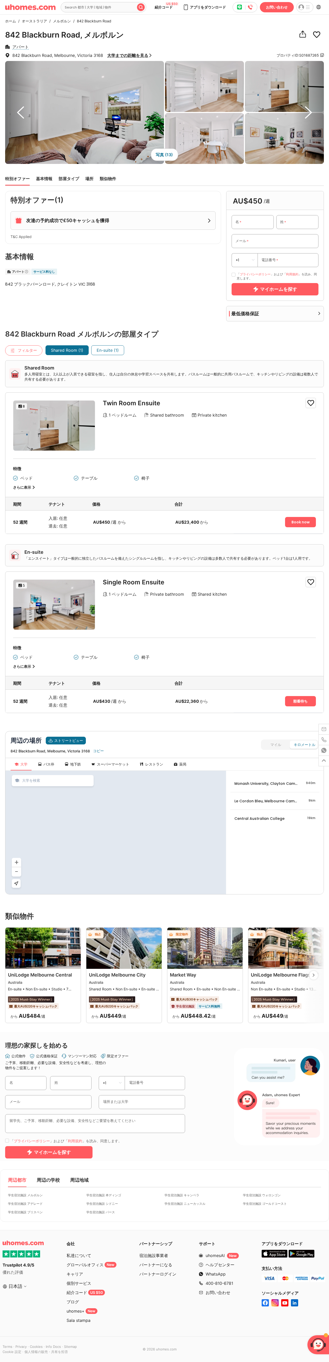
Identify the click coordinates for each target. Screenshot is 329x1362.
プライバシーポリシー (255, 274)
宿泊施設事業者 (153, 1255)
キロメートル (304, 744)
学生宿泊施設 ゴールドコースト (265, 1204)
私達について (79, 1255)
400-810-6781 (219, 1283)
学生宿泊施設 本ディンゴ (103, 1195)
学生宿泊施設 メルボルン (25, 1195)
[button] (204, 7)
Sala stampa (78, 1320)
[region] (115, 832)
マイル (275, 744)
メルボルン (60, 21)
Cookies (36, 1347)
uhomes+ (81, 1311)
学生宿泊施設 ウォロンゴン (262, 1195)
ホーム (10, 21)
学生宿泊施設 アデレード (25, 1204)
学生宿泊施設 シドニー (102, 1204)
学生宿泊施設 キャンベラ (181, 1195)
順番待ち (300, 701)
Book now (300, 522)
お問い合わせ (277, 7)
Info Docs (53, 1347)
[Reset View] (16, 883)
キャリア (75, 1274)
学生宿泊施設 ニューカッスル (184, 1204)
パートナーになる (155, 1264)
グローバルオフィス (90, 1264)
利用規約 (292, 274)
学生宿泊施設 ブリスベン (25, 1212)
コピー (98, 750)
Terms (7, 1347)
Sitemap (70, 1347)
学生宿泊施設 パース (100, 1212)
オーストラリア (33, 21)
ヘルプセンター (220, 1264)
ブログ (73, 1301)
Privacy (21, 1347)
